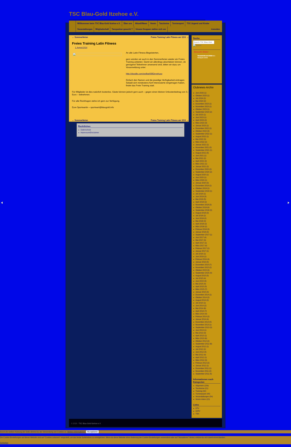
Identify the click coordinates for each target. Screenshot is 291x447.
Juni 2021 (200, 156)
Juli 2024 (199, 98)
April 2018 (200, 224)
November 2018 (202, 205)
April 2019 (200, 202)
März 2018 (200, 226)
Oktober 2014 (201, 297)
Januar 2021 (201, 166)
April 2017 (200, 243)
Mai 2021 (199, 158)
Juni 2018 (200, 218)
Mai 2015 (199, 284)
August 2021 (201, 153)
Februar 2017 (201, 248)
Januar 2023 (201, 126)
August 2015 (201, 276)
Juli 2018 (199, 216)
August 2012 (201, 346)
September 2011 (202, 374)
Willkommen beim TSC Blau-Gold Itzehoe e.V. (98, 23)
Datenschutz (86, 130)
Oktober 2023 (201, 109)
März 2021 (200, 164)
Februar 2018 (201, 229)
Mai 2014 (199, 308)
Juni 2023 (200, 117)
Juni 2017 (200, 237)
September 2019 (202, 191)
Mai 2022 (199, 139)
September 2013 (202, 327)
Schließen (4, 443)
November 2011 (202, 371)
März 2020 (200, 180)
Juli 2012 (199, 349)
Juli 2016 (199, 254)
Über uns (128, 23)
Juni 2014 (200, 306)
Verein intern (201, 399)
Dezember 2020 (202, 169)
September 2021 (202, 150)
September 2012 (202, 344)
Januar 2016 (201, 262)
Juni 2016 (200, 256)
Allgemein (200, 386)
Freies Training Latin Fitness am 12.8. (170, 37)
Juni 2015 (200, 281)
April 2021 (200, 161)
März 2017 (200, 246)
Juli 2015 (199, 278)
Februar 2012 (201, 363)
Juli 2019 (199, 194)
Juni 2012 (200, 352)
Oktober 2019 (201, 188)
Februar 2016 (201, 259)
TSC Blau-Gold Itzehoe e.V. (104, 14)
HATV (198, 411)
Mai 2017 (199, 240)
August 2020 (201, 175)
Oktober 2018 (201, 207)
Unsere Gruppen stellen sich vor (151, 29)
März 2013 (200, 338)
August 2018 (201, 213)
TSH (197, 414)
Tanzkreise (164, 23)
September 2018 (202, 210)
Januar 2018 (201, 232)
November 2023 (202, 106)
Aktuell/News (141, 23)
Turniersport (178, 23)
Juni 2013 (200, 330)
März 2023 (200, 123)
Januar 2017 (201, 251)
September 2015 (202, 273)
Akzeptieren (92, 432)
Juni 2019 (200, 196)
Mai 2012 (199, 355)
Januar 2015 (201, 292)
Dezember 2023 (202, 104)
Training (199, 391)
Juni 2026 (200, 93)
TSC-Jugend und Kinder (198, 23)
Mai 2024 (199, 101)
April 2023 (200, 120)
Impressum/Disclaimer (90, 133)
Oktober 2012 (201, 341)
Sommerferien (80, 37)
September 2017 (202, 235)
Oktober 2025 (201, 96)
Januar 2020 (201, 183)
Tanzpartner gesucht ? (122, 29)
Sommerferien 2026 (204, 56)
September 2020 (202, 172)
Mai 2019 (199, 199)
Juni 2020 (200, 177)
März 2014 (200, 314)
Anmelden (215, 29)
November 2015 (202, 267)
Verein (153, 23)
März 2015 (200, 289)
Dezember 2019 (202, 186)
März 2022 (200, 142)
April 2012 (200, 357)
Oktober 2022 (201, 131)
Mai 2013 (199, 333)
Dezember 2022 (202, 128)
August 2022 (201, 136)
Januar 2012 (201, 366)
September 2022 (202, 134)
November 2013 (202, 325)
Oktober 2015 (201, 270)
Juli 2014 (199, 303)
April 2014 (200, 311)
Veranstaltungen (84, 29)
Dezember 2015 (202, 265)
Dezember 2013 (202, 322)
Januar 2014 (201, 319)
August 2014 (201, 300)
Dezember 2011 (202, 368)
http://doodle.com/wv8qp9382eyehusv (144, 73)
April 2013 (200, 336)
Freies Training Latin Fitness (94, 43)
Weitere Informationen (76, 432)
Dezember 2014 (202, 295)
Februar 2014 (201, 316)
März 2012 (200, 360)
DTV (197, 408)
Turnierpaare (201, 394)
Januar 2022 (201, 145)
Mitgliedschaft (102, 29)
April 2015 (200, 286)
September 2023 (202, 112)
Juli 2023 (199, 115)
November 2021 (202, 147)
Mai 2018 (199, 221)
